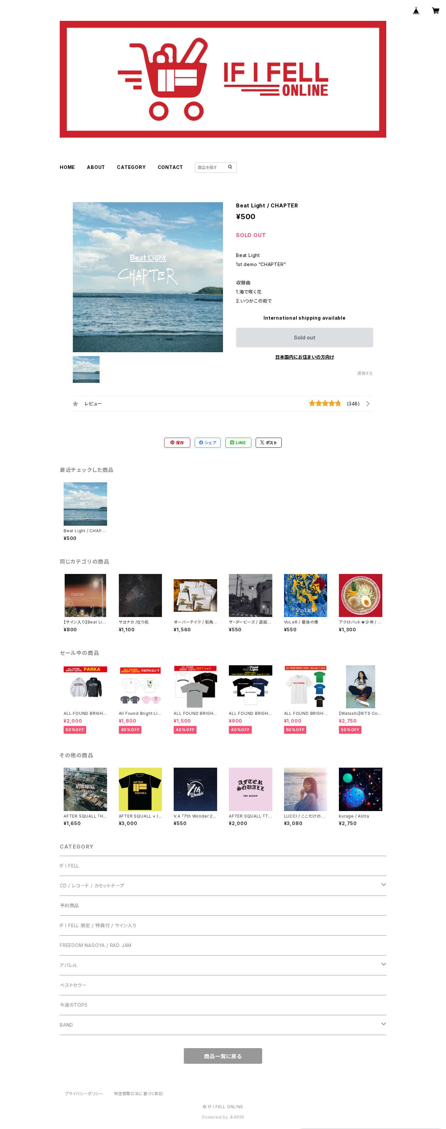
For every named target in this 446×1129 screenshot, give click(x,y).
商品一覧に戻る (223, 1056)
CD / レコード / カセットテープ (92, 885)
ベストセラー (73, 985)
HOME (67, 167)
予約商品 (69, 905)
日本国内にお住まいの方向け (304, 357)
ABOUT (96, 167)
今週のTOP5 (74, 1005)
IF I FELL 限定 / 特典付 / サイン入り (98, 925)
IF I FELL (69, 865)
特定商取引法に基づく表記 (138, 1093)
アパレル (68, 965)
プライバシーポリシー (84, 1093)
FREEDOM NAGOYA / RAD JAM (96, 945)
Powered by (216, 1117)
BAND (66, 1025)
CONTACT (170, 167)
